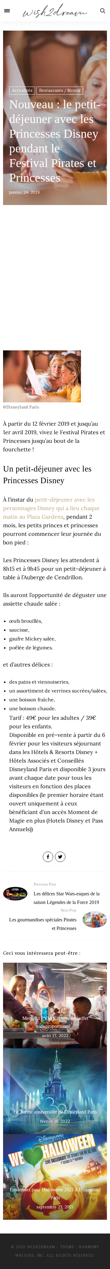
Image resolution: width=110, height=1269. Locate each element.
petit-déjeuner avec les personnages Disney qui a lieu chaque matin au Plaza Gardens (51, 508)
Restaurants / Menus (59, 90)
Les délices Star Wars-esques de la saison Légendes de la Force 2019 (67, 893)
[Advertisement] (55, 286)
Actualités (22, 90)
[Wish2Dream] (55, 10)
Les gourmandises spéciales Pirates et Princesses (42, 919)
